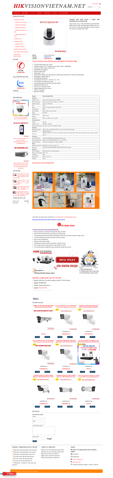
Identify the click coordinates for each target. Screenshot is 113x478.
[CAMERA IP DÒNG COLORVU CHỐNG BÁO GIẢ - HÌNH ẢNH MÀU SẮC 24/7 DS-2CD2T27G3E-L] (43, 389)
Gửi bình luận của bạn (38, 425)
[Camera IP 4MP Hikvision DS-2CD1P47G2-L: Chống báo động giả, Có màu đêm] (66, 319)
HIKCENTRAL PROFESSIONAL (17, 55)
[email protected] (42, 287)
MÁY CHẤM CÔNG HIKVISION (20, 51)
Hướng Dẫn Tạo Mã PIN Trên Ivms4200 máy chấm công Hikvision (23, 188)
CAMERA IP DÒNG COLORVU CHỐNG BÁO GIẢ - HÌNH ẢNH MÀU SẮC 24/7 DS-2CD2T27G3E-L (43, 376)
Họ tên (34, 416)
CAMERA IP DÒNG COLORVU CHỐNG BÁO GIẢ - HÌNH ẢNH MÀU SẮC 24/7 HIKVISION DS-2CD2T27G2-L (66, 376)
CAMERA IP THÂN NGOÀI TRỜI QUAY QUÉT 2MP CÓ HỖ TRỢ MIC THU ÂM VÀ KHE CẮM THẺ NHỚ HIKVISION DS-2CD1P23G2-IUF (66, 341)
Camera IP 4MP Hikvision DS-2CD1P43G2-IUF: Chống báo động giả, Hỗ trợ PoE (43, 341)
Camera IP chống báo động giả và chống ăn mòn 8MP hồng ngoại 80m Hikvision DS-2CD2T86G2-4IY (88, 376)
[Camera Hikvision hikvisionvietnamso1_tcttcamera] (56, 6)
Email (34, 421)
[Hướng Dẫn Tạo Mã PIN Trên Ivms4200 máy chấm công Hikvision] (15, 187)
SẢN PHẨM (32, 13)
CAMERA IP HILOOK (19, 46)
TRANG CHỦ (16, 13)
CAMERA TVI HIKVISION (20, 22)
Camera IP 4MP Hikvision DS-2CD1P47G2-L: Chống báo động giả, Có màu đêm (66, 306)
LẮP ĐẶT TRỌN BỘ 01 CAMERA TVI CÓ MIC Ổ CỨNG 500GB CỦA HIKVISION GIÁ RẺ (88, 341)
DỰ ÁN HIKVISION (63, 13)
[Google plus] (36, 299)
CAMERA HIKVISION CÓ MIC (20, 31)
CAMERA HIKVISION (18, 19)
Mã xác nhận (36, 436)
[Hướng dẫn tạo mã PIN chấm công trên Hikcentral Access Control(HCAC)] (15, 181)
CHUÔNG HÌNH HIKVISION (20, 49)
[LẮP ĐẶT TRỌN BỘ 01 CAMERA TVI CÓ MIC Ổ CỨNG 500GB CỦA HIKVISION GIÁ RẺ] (88, 354)
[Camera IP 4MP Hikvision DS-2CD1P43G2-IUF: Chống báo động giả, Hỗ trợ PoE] (43, 354)
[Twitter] (38, 299)
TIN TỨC (55, 13)
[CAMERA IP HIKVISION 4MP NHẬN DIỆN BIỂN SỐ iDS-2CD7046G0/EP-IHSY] (43, 319)
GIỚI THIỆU (25, 13)
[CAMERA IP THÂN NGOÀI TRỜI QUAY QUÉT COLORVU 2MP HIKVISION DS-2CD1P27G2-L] (88, 319)
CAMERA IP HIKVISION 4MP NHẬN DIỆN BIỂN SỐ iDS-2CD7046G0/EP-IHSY (43, 306)
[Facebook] (34, 299)
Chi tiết (37, 336)
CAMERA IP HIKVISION (20, 25)
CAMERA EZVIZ (17, 38)
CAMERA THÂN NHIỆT (20, 27)
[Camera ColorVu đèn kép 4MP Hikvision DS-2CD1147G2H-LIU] (21, 115)
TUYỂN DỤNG (47, 13)
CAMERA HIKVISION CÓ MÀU (20, 35)
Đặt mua (58, 58)
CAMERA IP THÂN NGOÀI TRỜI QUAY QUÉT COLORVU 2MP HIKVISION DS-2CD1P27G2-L (88, 306)
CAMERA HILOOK (17, 41)
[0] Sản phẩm (95, 3)
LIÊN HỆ (39, 13)
